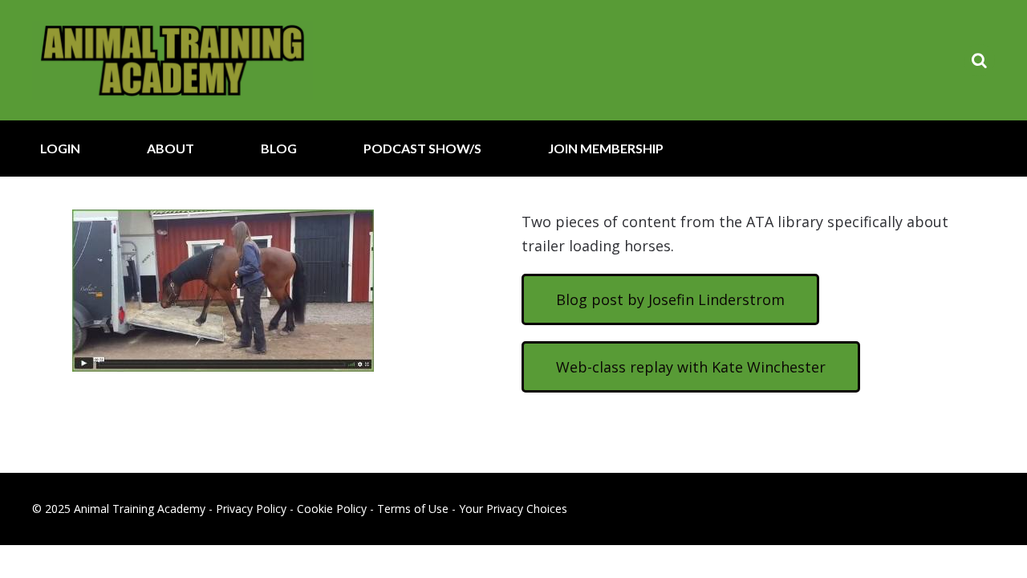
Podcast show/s (422, 148)
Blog (279, 148)
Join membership (606, 148)
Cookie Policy (332, 508)
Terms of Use (413, 508)
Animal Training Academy (172, 60)
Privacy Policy (251, 508)
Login (60, 148)
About (170, 148)
